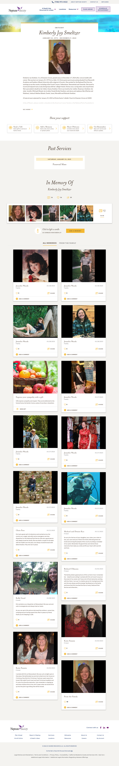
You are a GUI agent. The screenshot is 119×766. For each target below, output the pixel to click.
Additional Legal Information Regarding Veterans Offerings (69, 757)
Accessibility (64, 755)
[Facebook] (101, 728)
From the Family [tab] (67, 243)
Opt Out (101, 755)
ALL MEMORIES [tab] (50, 243)
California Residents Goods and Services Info (83, 755)
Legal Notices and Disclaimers (23, 755)
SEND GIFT (23, 409)
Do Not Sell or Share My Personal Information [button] (58, 751)
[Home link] (17, 9)
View (102, 215)
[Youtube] (108, 728)
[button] (46, 9)
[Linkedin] (104, 728)
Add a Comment (24, 299)
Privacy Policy (54, 755)
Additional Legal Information (40, 757)
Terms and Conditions (41, 755)
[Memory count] (48, 197)
